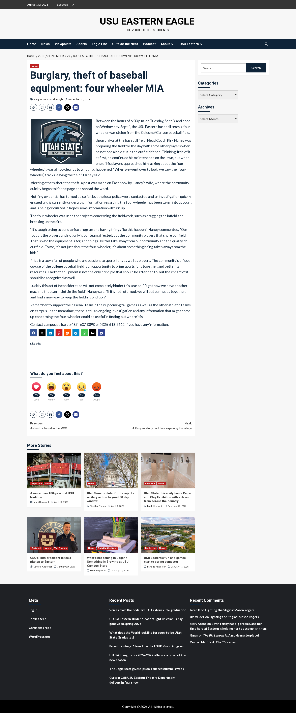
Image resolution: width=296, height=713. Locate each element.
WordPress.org (39, 636)
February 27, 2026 (177, 506)
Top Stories (60, 548)
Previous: (48, 426)
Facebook (62, 4)
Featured (150, 483)
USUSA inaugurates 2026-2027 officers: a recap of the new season (147, 657)
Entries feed (38, 619)
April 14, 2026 (61, 502)
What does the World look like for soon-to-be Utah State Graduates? (145, 635)
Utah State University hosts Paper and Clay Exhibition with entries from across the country (167, 497)
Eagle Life (99, 44)
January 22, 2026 (119, 570)
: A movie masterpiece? (231, 635)
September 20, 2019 (79, 99)
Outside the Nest (125, 44)
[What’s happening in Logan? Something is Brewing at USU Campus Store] (111, 535)
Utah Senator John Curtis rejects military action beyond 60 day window (110, 497)
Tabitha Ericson (98, 506)
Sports (82, 44)
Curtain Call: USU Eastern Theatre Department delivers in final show (142, 680)
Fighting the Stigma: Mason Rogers (230, 610)
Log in (33, 610)
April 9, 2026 (117, 506)
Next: (162, 426)
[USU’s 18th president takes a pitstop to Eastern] (54, 535)
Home (31, 44)
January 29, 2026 (66, 566)
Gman (194, 635)
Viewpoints (63, 44)
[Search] (266, 43)
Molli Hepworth (41, 502)
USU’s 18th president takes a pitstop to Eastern (50, 560)
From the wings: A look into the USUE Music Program (146, 646)
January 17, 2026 (179, 566)
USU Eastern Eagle (147, 21)
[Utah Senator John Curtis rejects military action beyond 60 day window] (111, 470)
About (165, 44)
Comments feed (40, 627)
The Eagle (58, 99)
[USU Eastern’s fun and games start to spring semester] (168, 535)
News (45, 44)
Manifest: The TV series (218, 642)
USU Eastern (189, 44)
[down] (172, 44)
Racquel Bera (41, 99)
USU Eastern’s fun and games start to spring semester (165, 560)
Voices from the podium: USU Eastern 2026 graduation (147, 610)
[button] (33, 107)
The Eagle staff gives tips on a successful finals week (146, 669)
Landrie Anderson (43, 566)
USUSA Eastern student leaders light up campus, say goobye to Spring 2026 (146, 621)
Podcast (149, 44)
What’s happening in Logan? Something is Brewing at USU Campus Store (107, 562)
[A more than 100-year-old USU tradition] (54, 470)
